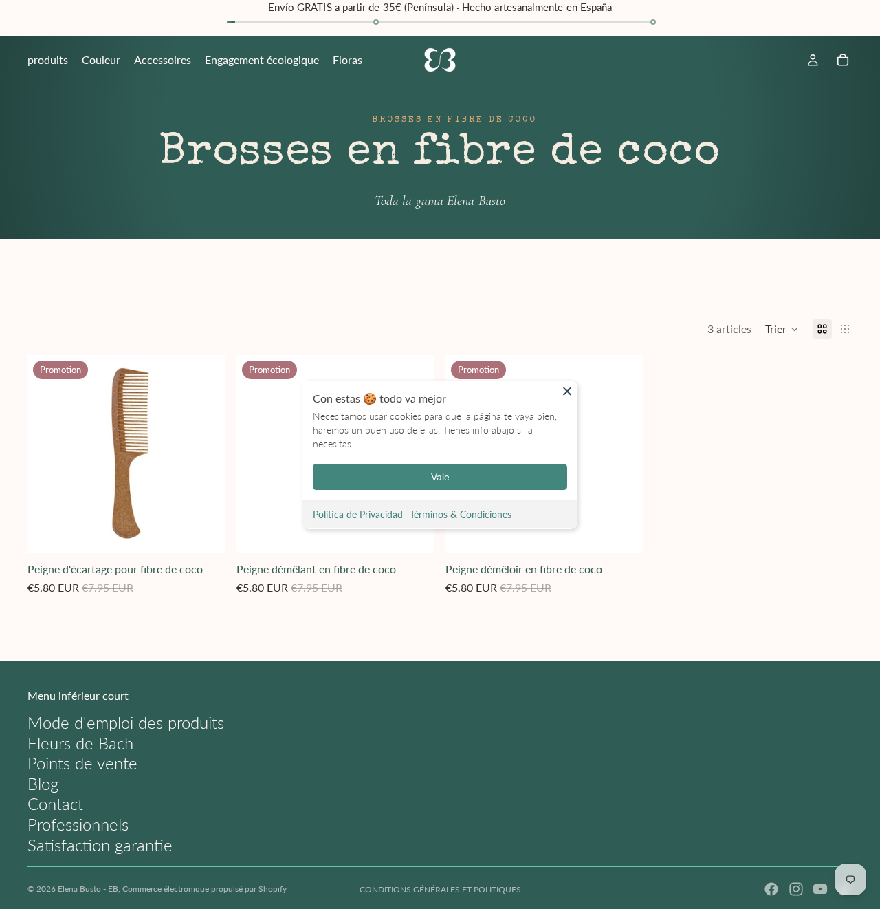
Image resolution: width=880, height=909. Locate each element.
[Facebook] (771, 889)
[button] (782, 329)
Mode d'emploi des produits (126, 722)
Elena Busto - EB (88, 889)
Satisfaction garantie (100, 845)
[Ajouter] (204, 532)
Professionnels (78, 824)
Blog (43, 783)
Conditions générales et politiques (440, 889)
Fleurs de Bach (80, 743)
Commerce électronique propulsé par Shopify (204, 889)
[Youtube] (820, 889)
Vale (440, 476)
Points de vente (83, 763)
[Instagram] (796, 889)
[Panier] (843, 60)
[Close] (567, 391)
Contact (55, 803)
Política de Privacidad (358, 514)
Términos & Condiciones (461, 514)
